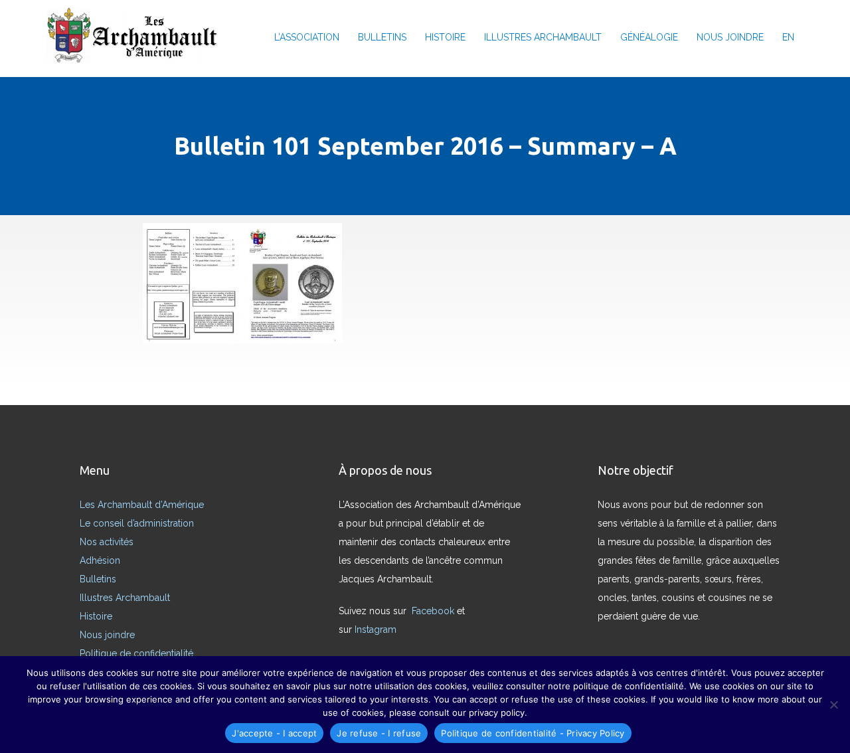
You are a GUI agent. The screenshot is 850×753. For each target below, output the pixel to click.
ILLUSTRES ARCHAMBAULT (543, 37)
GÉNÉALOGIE (649, 37)
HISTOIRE (445, 37)
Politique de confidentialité (136, 653)
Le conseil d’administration (137, 523)
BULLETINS (382, 37)
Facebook (434, 611)
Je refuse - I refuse (379, 733)
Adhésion (100, 560)
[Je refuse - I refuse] (833, 704)
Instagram (377, 629)
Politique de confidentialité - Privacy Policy (532, 733)
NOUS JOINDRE (730, 37)
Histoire (96, 616)
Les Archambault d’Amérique (142, 504)
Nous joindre (107, 634)
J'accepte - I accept (274, 733)
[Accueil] (136, 36)
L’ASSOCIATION (306, 37)
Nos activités (106, 542)
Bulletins (98, 579)
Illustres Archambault (125, 597)
